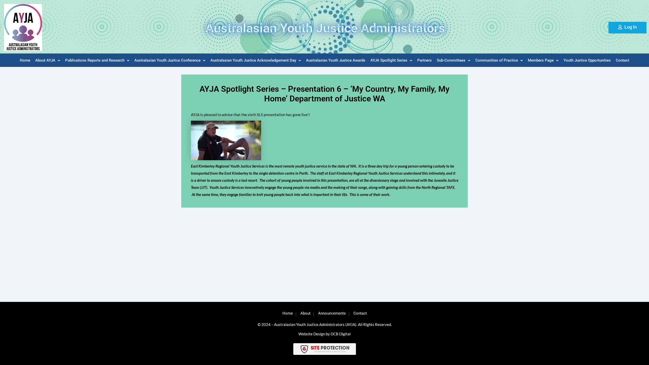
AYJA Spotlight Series (388, 60)
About (305, 313)
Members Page (541, 60)
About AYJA (45, 60)
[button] (48, 60)
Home (25, 60)
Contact (622, 60)
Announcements (332, 313)
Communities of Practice (496, 60)
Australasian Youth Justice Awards (335, 60)
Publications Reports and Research (94, 60)
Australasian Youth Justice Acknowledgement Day (253, 60)
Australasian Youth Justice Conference (167, 60)
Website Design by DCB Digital (324, 334)
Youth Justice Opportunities (587, 60)
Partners (424, 60)
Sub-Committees (451, 60)
